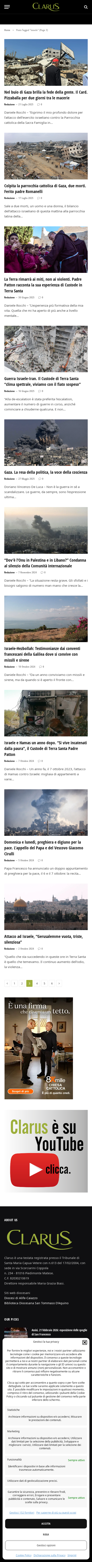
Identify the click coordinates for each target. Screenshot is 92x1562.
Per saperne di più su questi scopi (56, 1512)
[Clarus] (46, 7)
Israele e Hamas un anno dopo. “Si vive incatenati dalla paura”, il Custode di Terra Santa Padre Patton (45, 748)
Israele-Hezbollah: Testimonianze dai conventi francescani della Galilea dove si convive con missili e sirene (42, 654)
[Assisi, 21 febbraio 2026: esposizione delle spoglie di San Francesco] (16, 1336)
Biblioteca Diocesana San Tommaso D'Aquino (36, 1303)
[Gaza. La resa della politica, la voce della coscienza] (46, 442)
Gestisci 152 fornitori (21, 1512)
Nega (46, 1534)
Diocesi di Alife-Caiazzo (20, 1298)
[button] (85, 1342)
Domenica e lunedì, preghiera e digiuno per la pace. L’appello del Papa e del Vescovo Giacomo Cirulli (43, 847)
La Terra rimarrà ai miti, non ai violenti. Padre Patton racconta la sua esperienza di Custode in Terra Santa (43, 284)
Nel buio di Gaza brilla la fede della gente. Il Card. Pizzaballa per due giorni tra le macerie (46, 95)
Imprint (72, 1555)
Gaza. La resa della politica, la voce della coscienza (45, 472)
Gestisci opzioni (46, 1545)
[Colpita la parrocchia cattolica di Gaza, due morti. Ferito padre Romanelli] (46, 156)
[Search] (85, 7)
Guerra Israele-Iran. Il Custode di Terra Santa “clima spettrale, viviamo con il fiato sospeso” (42, 381)
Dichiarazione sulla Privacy (49, 1555)
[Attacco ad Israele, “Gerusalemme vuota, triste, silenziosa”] (46, 907)
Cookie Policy (23, 1555)
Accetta (46, 1523)
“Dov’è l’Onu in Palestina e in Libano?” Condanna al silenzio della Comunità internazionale (45, 563)
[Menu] (7, 7)
